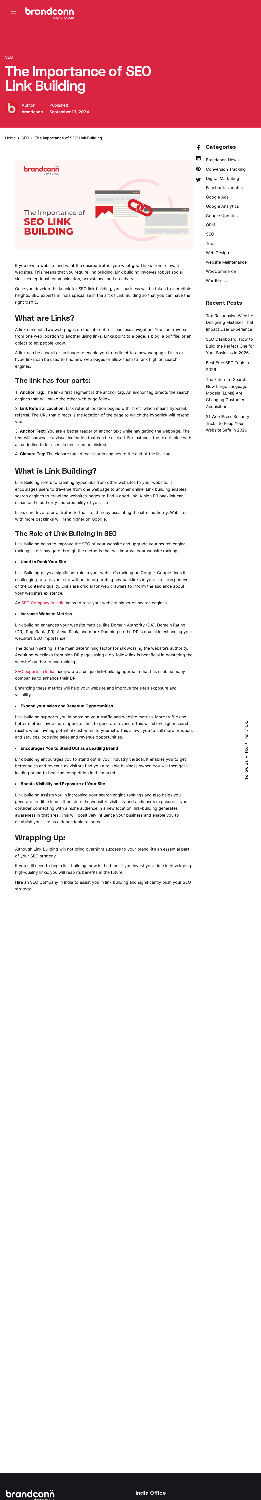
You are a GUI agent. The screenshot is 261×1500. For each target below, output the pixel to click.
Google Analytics (222, 206)
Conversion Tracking (226, 169)
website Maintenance (226, 262)
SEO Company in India (42, 602)
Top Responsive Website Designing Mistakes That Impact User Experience (229, 322)
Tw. (246, 736)
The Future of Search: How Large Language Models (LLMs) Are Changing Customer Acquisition (226, 393)
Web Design (217, 252)
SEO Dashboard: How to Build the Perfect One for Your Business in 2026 (230, 346)
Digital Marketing (222, 178)
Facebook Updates (224, 187)
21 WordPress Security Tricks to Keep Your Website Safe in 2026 (227, 423)
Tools (211, 243)
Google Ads (217, 197)
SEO (9, 57)
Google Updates (222, 215)
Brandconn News (222, 159)
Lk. (246, 724)
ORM (210, 224)
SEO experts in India (34, 671)
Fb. (246, 750)
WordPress (216, 280)
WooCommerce (221, 271)
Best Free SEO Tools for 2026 (229, 366)
